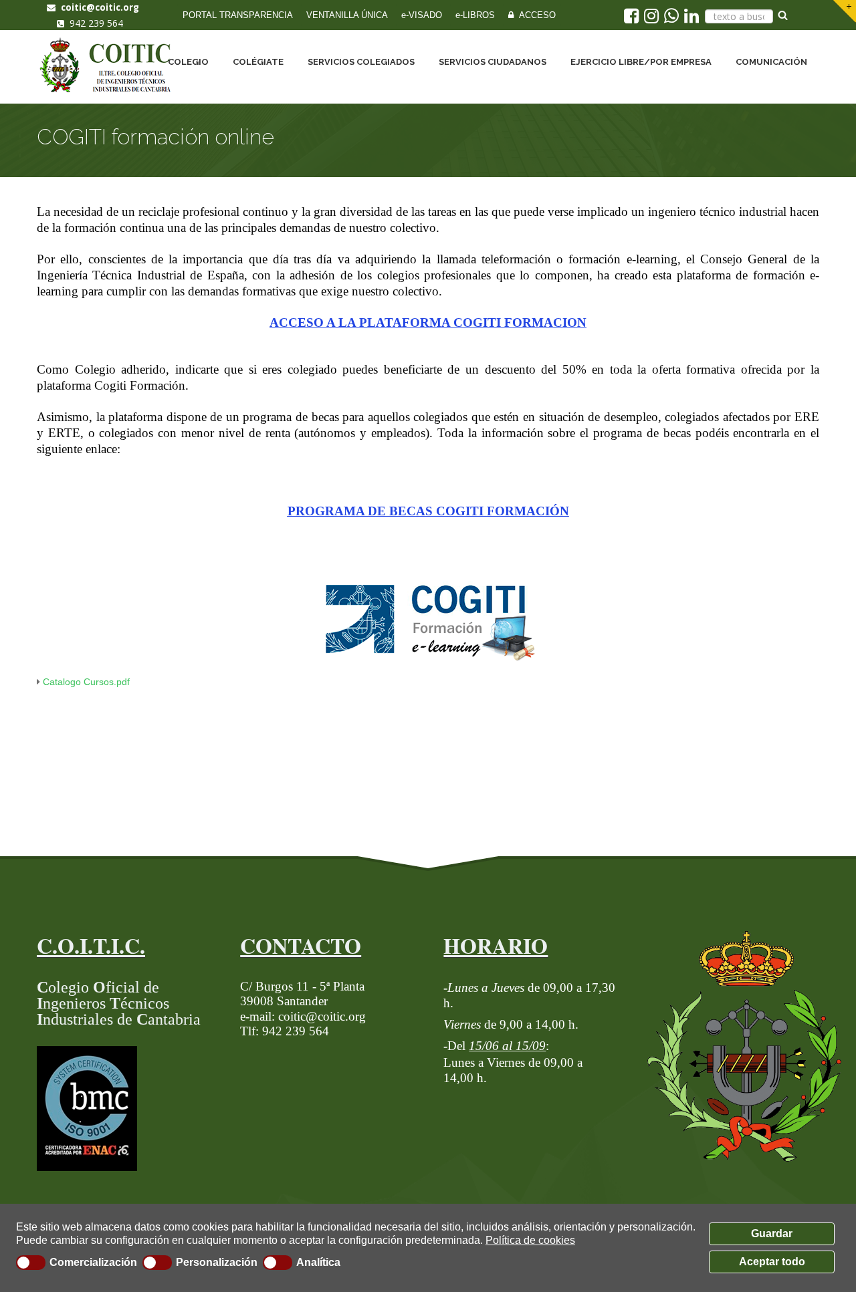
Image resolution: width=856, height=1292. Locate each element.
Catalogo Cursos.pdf (86, 681)
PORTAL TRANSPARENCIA (238, 15)
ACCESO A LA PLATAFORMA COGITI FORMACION (428, 322)
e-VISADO (421, 15)
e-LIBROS (475, 15)
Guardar (771, 1233)
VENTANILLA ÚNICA (347, 15)
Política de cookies (530, 1240)
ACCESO (535, 15)
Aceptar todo (772, 1261)
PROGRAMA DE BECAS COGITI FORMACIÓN (428, 511)
